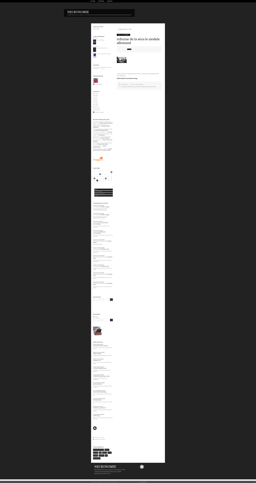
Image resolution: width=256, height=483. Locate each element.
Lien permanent (124, 84)
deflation (104, 452)
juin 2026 (95, 97)
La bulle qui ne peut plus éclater (101, 376)
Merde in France (97, 384)
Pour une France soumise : (99, 132)
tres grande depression (98, 449)
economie (95, 452)
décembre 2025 (96, 108)
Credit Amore (96, 415)
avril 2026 (95, 101)
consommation (96, 458)
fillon (134, 86)
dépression (101, 455)
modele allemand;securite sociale (144, 86)
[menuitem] (93, 1)
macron (109, 452)
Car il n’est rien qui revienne (100, 148)
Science (96, 195)
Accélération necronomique (100, 223)
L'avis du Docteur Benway (100, 392)
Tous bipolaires (97, 400)
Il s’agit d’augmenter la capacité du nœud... (103, 129)
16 (94, 178)
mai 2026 (95, 99)
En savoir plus (144, 481)
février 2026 (95, 104)
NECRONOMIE (78, 12)
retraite (154, 86)
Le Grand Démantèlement (99, 368)
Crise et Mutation (98, 191)
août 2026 (95, 93)
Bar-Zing (109, 132)
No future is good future (99, 407)
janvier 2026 (95, 106)
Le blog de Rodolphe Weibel (101, 130)
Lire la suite (102, 68)
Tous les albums (98, 84)
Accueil (92, 1)
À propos (109, 1)
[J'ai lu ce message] (254, 481)
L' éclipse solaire (97, 145)
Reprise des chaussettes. (99, 241)
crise (106, 455)
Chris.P (95, 231)
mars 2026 (95, 102)
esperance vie (130, 86)
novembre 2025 (96, 110)
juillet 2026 (95, 95)
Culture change (105, 206)
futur (100, 452)
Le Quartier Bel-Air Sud (102, 144)
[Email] (95, 428)
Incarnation (102, 135)
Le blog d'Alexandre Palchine (106, 123)
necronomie (96, 206)
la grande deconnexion (100, 193)
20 (105, 178)
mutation (107, 449)
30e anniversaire (97, 139)
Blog (96, 189)
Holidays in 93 (105, 249)
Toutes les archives (99, 112)
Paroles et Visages (105, 138)
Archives (101, 1)
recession (95, 455)
